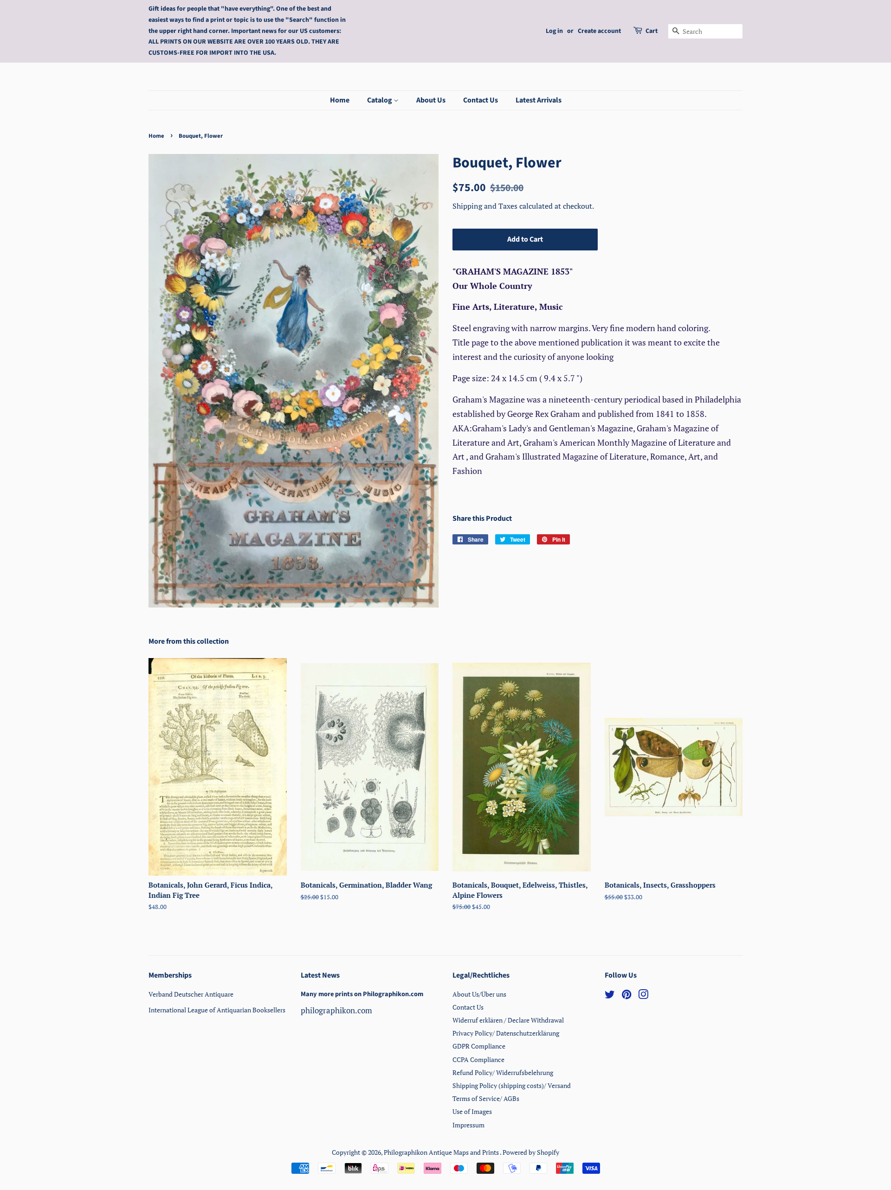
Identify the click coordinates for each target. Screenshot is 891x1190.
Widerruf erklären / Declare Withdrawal (508, 1020)
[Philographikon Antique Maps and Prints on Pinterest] (626, 996)
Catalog (380, 100)
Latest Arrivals (539, 100)
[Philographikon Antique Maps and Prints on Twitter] (610, 996)
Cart (652, 31)
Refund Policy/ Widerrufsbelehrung (502, 1072)
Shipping (468, 206)
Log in (554, 31)
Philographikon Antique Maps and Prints (442, 1152)
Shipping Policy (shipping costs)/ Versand (511, 1085)
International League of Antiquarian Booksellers (216, 1009)
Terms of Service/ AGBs (485, 1098)
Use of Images (472, 1111)
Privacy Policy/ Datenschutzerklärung (505, 1033)
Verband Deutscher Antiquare (190, 994)
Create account (599, 31)
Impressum (468, 1124)
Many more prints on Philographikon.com (362, 994)
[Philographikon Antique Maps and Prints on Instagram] (643, 996)
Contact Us (480, 100)
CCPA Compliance (478, 1059)
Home (339, 100)
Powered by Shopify (531, 1152)
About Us (431, 100)
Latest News (320, 975)
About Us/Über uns (479, 994)
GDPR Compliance (478, 1046)
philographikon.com (336, 1010)
